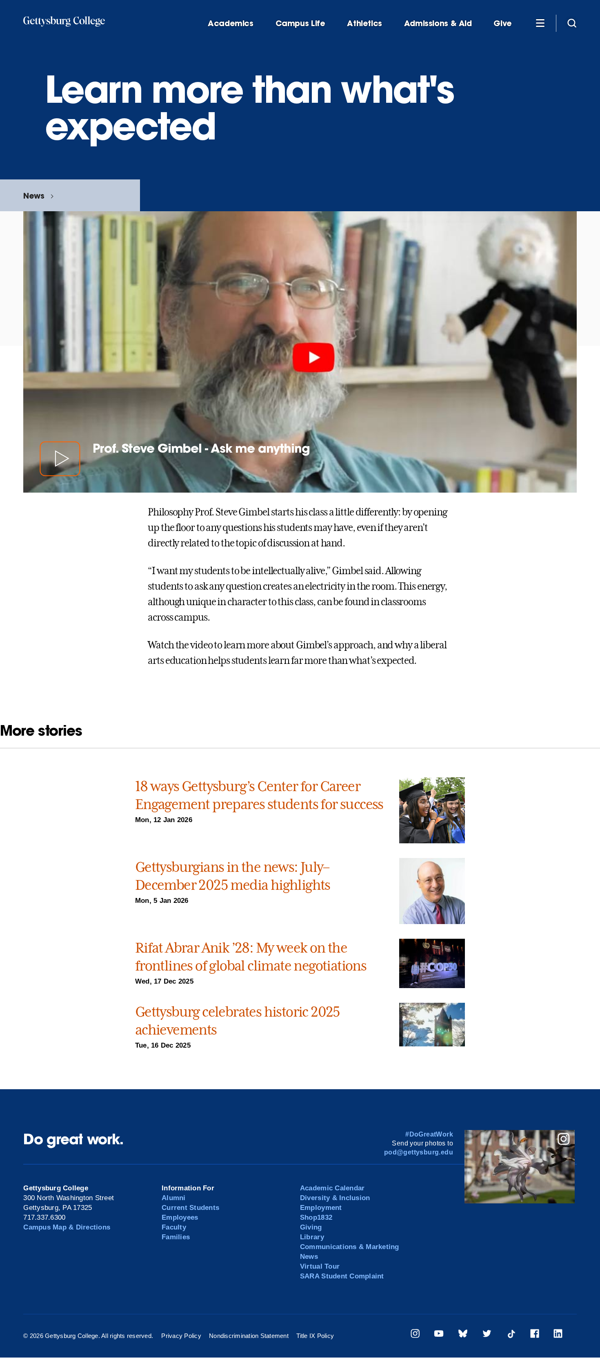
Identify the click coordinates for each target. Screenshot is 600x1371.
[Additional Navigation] (540, 23)
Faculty (174, 1227)
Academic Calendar (332, 1188)
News (33, 195)
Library (312, 1237)
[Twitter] (487, 1335)
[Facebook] (534, 1335)
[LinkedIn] (557, 1335)
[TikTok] (511, 1335)
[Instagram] (415, 1335)
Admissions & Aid (438, 23)
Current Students (190, 1208)
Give (502, 23)
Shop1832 (316, 1217)
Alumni (174, 1198)
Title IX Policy (315, 1335)
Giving (311, 1227)
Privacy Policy (181, 1335)
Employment (321, 1208)
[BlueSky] (463, 1335)
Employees (180, 1217)
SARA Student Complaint (342, 1276)
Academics (230, 23)
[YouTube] (439, 1335)
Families (176, 1237)
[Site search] (571, 23)
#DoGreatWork (429, 1134)
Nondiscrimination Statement (249, 1335)
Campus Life (300, 23)
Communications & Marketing (349, 1247)
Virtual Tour (320, 1266)
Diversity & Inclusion (335, 1198)
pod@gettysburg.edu (418, 1152)
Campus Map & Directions (66, 1227)
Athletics (364, 23)
